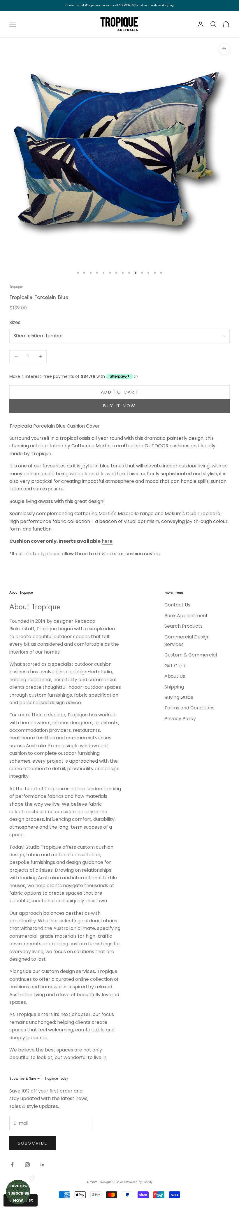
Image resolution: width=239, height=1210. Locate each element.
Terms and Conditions (189, 707)
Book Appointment (186, 615)
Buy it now (119, 406)
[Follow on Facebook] (12, 1165)
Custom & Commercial (190, 655)
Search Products (183, 626)
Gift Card (174, 665)
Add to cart (119, 392)
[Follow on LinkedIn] (42, 1165)
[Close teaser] (32, 1178)
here (107, 541)
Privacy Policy (180, 718)
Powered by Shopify (139, 1181)
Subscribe (32, 1143)
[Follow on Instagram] (27, 1165)
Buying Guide (179, 697)
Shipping (174, 687)
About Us (174, 676)
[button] (18, 1192)
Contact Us (177, 605)
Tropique (16, 286)
